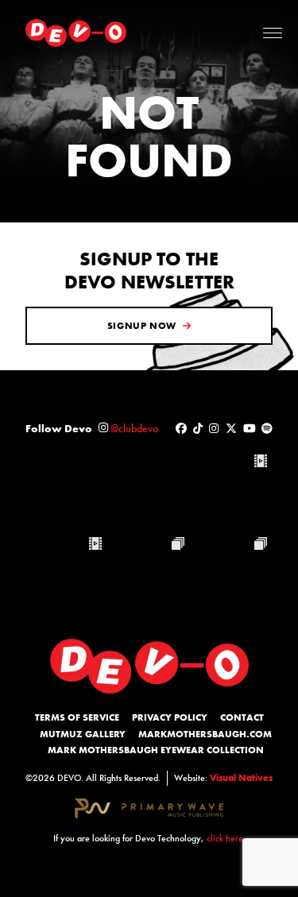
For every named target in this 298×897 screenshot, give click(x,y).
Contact (242, 717)
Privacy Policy (169, 717)
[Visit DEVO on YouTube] (249, 428)
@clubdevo (134, 428)
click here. (226, 838)
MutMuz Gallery (83, 734)
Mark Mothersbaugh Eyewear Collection (156, 750)
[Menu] (272, 33)
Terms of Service (77, 717)
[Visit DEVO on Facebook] (181, 428)
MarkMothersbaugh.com (205, 734)
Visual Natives (241, 777)
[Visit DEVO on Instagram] (214, 428)
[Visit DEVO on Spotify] (267, 428)
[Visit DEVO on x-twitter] (231, 428)
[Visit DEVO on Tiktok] (198, 428)
